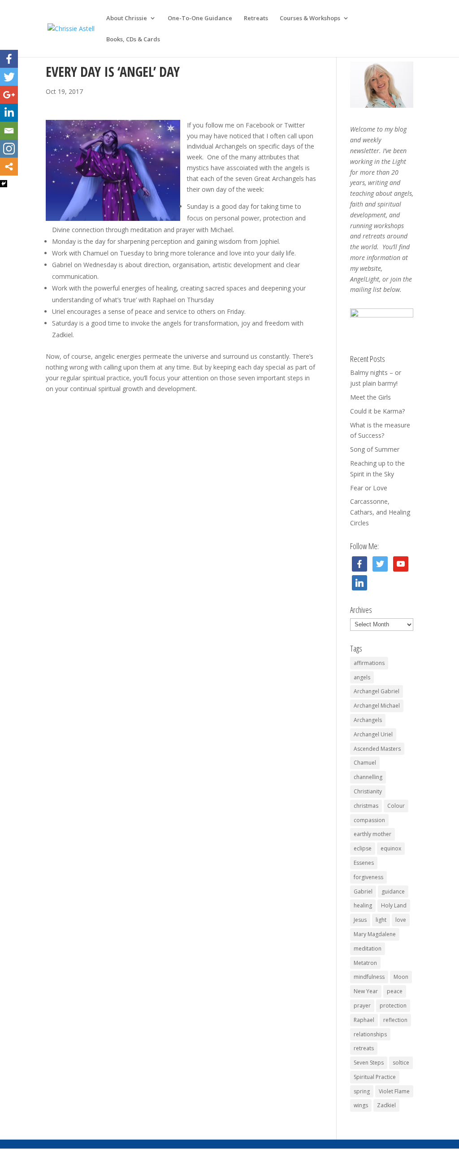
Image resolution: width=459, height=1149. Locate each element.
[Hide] (3, 183)
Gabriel (363, 891)
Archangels (368, 720)
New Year (366, 991)
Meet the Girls (370, 397)
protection (393, 1005)
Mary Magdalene (375, 934)
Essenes (364, 863)
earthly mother (372, 834)
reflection (395, 1020)
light (381, 920)
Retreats (256, 18)
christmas (366, 806)
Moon (401, 977)
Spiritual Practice (375, 1077)
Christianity (368, 791)
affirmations (369, 663)
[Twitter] (9, 77)
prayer (362, 1005)
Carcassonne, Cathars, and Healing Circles (380, 512)
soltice (401, 1062)
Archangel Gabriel (376, 691)
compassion (369, 820)
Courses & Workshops (310, 18)
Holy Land (394, 905)
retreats (364, 1048)
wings (361, 1105)
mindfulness (369, 977)
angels (362, 677)
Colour (396, 806)
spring (362, 1091)
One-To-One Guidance (200, 18)
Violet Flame (394, 1091)
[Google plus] (9, 95)
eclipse (363, 848)
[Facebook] (9, 59)
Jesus (360, 920)
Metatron (365, 963)
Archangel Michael (377, 705)
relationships (370, 1034)
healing (363, 905)
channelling (368, 777)
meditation (367, 948)
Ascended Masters (377, 749)
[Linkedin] (9, 113)
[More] (9, 167)
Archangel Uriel (373, 734)
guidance (393, 891)
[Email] (9, 131)
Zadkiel (386, 1105)
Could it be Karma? (377, 411)
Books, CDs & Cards (133, 39)
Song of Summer (374, 449)
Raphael (364, 1020)
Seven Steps (369, 1062)
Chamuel (365, 762)
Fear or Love (368, 488)
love (400, 920)
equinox (391, 848)
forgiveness (368, 877)
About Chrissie (126, 18)
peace (395, 991)
